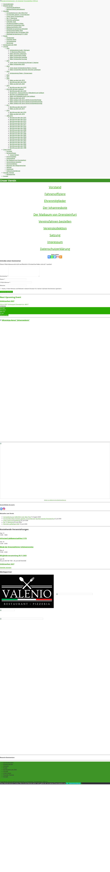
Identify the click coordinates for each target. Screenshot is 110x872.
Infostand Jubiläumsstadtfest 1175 (13, 538)
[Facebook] (49, 256)
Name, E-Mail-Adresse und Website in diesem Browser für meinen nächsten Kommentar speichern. (32, 289)
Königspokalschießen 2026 (14, 30)
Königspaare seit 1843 (10, 45)
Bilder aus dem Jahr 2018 (17, 98)
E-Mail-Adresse (5, 282)
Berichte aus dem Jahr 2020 (18, 82)
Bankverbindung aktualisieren (15, 9)
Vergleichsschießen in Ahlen (14, 23)
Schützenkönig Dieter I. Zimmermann (21, 73)
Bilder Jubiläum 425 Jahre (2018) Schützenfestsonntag (26, 103)
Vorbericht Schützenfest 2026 (15, 25)
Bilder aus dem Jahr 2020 (17, 84)
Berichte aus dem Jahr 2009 (18, 128)
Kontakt (5, 176)
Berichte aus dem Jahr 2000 (18, 144)
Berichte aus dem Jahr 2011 (18, 125)
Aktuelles (6, 11)
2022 (7, 75)
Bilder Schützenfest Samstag (18, 57)
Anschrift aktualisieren (13, 7)
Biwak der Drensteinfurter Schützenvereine (16, 547)
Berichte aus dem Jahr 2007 (18, 132)
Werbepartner (10, 174)
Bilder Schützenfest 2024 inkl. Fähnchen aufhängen (25, 70)
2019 (7, 86)
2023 (7, 71)
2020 (7, 78)
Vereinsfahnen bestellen (13, 162)
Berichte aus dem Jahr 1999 (18, 146)
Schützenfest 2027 (7, 564)
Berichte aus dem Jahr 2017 (18, 107)
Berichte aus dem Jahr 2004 (18, 137)
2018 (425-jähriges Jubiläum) (15, 89)
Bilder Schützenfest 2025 (17, 64)
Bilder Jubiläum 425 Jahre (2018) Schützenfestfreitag (25, 100)
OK (67, 783)
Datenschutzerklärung (13, 171)
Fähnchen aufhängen (12, 20)
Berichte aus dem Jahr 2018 (18, 91)
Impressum (9, 169)
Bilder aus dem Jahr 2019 (17, 80)
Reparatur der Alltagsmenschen (16, 165)
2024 (7, 66)
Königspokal (10, 38)
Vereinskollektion (11, 164)
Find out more (4, 315)
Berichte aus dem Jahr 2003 (18, 139)
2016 (7, 110)
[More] (60, 256)
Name (2, 279)
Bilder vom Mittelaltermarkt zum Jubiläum (22, 96)
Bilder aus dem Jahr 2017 (17, 109)
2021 (7, 77)
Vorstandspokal (11, 41)
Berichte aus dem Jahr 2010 (18, 126)
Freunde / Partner (8, 172)
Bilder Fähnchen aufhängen (18, 54)
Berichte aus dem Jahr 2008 (18, 130)
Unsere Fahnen (14, 155)
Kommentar (4, 276)
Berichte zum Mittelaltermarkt (19, 94)
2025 (7, 61)
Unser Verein (7, 149)
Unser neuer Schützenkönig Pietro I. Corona (23, 68)
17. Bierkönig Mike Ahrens (18, 52)
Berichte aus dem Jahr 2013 (18, 121)
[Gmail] (57, 256)
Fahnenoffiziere (11, 153)
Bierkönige (9, 43)
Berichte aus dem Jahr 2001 (18, 142)
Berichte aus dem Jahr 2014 (18, 119)
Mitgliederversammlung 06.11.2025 (13, 556)
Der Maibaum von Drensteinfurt (16, 160)
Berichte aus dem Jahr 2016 (18, 112)
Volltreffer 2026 (11, 22)
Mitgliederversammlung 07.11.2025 (17, 34)
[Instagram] (4, 508)
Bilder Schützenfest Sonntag (18, 59)
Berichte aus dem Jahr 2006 (18, 133)
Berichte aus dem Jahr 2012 (18, 123)
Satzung (8, 167)
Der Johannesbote (55, 208)
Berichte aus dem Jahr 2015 (18, 117)
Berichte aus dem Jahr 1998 (18, 148)
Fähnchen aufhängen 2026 (11, 524)
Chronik (5, 46)
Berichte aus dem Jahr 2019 (18, 87)
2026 (7, 48)
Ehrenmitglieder (11, 157)
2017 (7, 105)
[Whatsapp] (51, 256)
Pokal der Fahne (11, 39)
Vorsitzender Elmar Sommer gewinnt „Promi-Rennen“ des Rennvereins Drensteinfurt (29, 519)
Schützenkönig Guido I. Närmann (20, 50)
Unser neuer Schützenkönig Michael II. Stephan (24, 62)
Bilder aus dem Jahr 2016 (17, 114)
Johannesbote (10, 158)
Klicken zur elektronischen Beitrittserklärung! (55, 500)
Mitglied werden (8, 6)
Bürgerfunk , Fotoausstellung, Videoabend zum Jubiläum (27, 93)
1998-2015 (9, 116)
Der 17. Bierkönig (11, 18)
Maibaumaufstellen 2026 (13, 27)
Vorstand (9, 151)
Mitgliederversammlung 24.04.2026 (17, 29)
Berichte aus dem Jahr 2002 (18, 141)
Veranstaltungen (8, 4)
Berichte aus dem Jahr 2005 (18, 135)
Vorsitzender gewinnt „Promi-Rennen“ (18, 14)
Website (2, 285)
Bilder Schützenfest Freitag (18, 55)
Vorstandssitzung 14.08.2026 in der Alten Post (17, 517)
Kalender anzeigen (5, 567)
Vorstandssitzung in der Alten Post (16, 13)
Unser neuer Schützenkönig (14, 16)
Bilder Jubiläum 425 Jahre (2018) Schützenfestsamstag (26, 101)
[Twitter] (54, 256)
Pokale (5, 36)
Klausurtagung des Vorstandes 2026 (17, 32)
